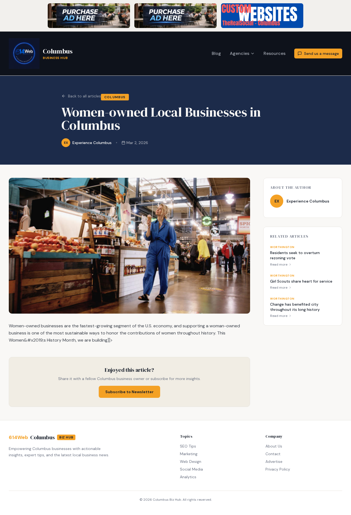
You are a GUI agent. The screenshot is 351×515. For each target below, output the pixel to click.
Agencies (239, 53)
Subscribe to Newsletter (129, 391)
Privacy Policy (277, 469)
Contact (273, 453)
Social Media (191, 469)
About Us (273, 446)
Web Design (190, 461)
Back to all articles (84, 96)
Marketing (188, 453)
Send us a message (321, 53)
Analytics (188, 476)
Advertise (273, 461)
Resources (274, 53)
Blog (216, 53)
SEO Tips (188, 446)
